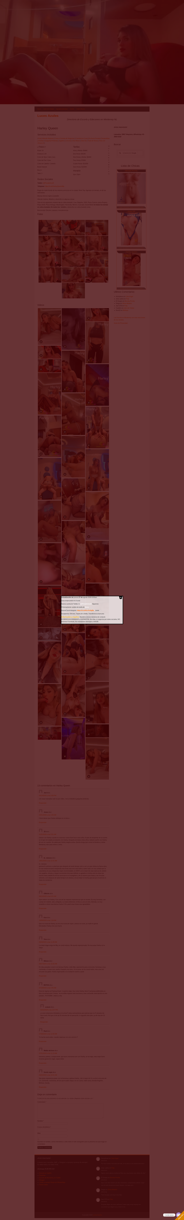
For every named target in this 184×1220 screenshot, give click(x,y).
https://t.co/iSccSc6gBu (85, 610)
